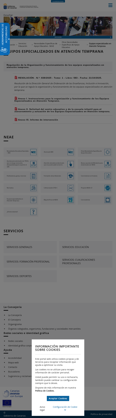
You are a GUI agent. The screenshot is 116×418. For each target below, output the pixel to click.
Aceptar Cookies (58, 398)
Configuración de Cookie (65, 406)
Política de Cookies (44, 390)
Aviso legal (42, 408)
